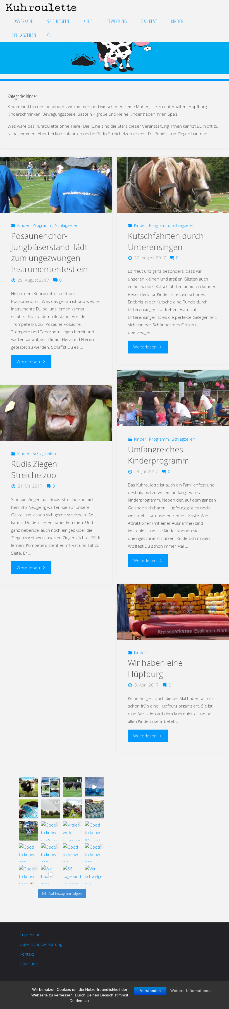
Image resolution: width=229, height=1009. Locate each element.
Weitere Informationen (191, 991)
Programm (42, 225)
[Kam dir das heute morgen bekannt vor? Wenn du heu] (94, 786)
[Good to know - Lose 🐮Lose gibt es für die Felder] (28, 874)
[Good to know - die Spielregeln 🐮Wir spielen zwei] (72, 852)
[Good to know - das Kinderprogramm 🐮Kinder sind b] (50, 852)
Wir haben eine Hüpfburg (155, 668)
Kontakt (27, 954)
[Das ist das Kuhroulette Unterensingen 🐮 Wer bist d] (28, 786)
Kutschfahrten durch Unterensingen (166, 241)
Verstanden (150, 991)
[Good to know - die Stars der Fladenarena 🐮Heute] (50, 830)
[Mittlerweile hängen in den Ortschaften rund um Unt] (72, 830)
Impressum (31, 934)
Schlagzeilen (66, 225)
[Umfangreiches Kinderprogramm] (173, 398)
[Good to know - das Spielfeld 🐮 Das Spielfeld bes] (94, 852)
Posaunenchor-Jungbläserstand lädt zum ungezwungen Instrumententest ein (49, 253)
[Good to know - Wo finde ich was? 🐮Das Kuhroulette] (94, 830)
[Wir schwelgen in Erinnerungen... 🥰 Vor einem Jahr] (94, 874)
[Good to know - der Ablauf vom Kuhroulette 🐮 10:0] (28, 852)
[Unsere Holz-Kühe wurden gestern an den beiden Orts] (28, 830)
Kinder (23, 225)
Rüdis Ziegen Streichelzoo (34, 469)
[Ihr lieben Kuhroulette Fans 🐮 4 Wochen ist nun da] (72, 786)
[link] (49, 35)
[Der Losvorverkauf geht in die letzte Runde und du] (28, 808)
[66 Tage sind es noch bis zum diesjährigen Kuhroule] (72, 874)
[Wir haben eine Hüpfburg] (173, 612)
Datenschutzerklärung (41, 944)
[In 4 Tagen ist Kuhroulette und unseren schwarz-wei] (50, 808)
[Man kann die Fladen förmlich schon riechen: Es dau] (94, 808)
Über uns (29, 964)
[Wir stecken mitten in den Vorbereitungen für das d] (50, 786)
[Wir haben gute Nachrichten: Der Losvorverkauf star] (50, 874)
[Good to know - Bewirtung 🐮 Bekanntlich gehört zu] (72, 808)
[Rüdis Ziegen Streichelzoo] (56, 413)
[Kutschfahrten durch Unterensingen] (173, 185)
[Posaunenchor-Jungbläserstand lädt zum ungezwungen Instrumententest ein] (56, 185)
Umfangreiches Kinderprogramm (158, 455)
